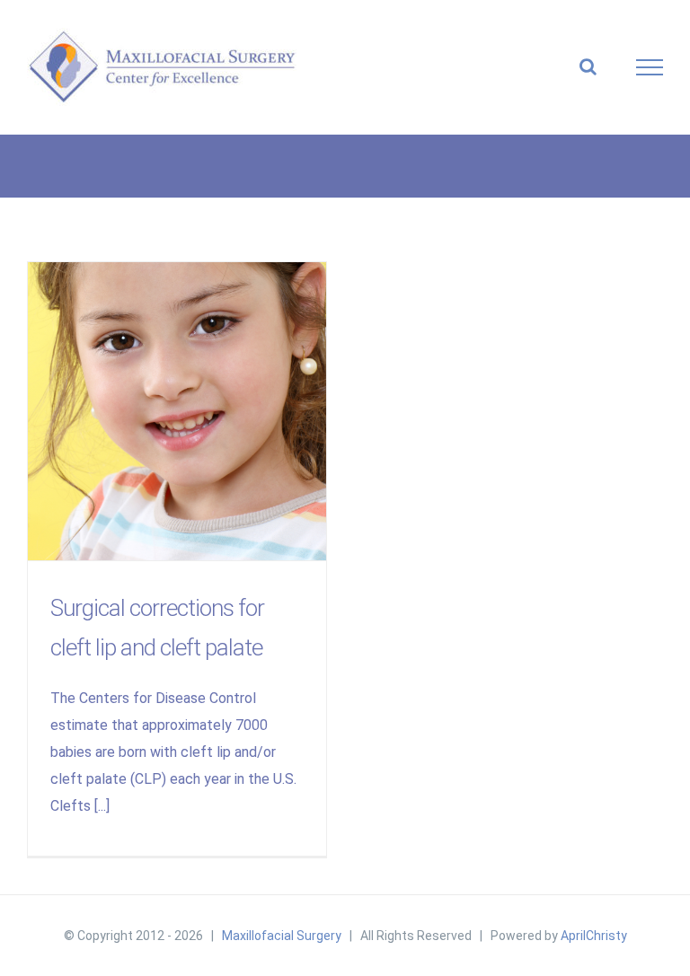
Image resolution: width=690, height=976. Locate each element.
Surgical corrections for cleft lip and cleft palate (176, 411)
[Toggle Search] (588, 66)
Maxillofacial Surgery (281, 935)
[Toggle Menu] (650, 67)
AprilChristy (594, 935)
